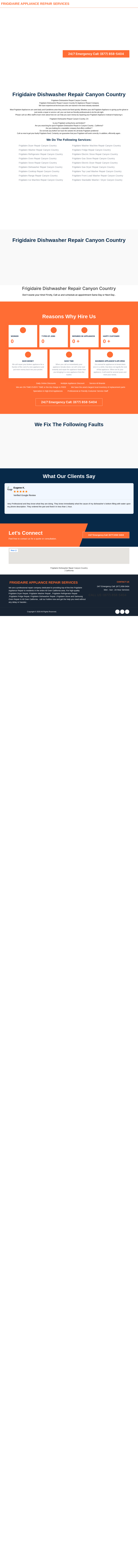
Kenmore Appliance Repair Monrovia (23, 1169)
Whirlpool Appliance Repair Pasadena (24, 670)
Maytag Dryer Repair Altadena (21, 734)
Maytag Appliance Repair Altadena (23, 665)
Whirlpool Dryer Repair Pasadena (22, 1133)
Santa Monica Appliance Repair (21, 1213)
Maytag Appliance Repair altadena (23, 732)
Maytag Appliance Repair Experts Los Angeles (27, 1025)
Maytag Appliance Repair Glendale (23, 891)
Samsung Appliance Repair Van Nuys (24, 1377)
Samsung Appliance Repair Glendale (23, 1241)
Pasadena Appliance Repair (20, 1192)
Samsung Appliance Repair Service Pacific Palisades (30, 1347)
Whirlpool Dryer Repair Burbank (21, 770)
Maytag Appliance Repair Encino (22, 1236)
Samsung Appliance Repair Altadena (23, 750)
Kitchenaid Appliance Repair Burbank (24, 654)
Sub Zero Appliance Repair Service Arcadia (26, 1390)
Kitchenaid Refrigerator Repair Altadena (25, 796)
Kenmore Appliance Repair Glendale (23, 894)
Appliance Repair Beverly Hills (21, 1172)
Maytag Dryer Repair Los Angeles (22, 1056)
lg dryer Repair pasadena (19, 675)
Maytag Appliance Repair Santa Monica (25, 1177)
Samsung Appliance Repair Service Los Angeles (28, 1339)
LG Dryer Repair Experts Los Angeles (24, 1035)
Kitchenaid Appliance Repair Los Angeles (25, 1254)
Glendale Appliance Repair (19, 1305)
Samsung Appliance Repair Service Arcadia (26, 1398)
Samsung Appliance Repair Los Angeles (25, 1143)
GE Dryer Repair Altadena (19, 762)
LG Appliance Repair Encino (20, 873)
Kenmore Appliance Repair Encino (22, 1277)
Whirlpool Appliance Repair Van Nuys (24, 1375)
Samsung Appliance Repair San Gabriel (24, 909)
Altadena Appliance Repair (19, 1195)
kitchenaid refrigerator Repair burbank (24, 729)
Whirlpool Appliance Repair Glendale (23, 1311)
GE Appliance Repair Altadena (21, 742)
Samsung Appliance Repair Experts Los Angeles (28, 1022)
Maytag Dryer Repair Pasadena (21, 780)
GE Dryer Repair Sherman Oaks (21, 1087)
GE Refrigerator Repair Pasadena (22, 1457)
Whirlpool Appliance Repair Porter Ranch (25, 917)
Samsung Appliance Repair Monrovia (24, 1184)
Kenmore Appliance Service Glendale (24, 937)
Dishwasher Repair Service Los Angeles (25, 1403)
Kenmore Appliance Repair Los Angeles (25, 649)
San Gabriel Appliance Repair (20, 904)
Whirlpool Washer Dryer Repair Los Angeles (26, 636)
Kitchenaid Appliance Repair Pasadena (24, 659)
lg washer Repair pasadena (20, 677)
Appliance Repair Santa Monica (21, 1223)
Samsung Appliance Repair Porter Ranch (25, 973)
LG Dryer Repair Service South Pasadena (25, 1367)
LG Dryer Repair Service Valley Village (24, 1362)
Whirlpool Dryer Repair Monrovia (22, 1128)
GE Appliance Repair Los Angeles (22, 644)
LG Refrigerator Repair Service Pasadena (25, 1334)
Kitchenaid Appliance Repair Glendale (24, 888)
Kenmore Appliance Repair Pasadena (23, 950)
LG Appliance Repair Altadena (21, 747)
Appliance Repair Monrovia (20, 1154)
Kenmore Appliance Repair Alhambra (23, 647)
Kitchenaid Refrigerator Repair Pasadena (25, 1076)
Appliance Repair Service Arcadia (22, 1393)
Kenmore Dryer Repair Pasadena (22, 806)
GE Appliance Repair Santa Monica (23, 634)
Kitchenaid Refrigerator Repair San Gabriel (26, 1071)
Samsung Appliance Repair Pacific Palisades (27, 1421)
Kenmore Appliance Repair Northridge (24, 953)
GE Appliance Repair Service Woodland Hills (27, 1352)
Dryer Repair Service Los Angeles (22, 1359)
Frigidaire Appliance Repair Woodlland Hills (26, 1004)
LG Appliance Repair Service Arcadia (24, 1401)
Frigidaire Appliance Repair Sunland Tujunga (27, 999)
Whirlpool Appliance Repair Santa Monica (25, 922)
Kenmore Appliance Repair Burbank (23, 1285)
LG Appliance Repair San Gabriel (22, 907)
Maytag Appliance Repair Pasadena (23, 775)
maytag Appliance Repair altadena (23, 698)
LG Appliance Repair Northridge (22, 955)
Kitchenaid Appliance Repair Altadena (24, 791)
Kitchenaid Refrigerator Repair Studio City (26, 1074)
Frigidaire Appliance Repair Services (43, 582)
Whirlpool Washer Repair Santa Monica (24, 1110)
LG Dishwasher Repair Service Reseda (24, 1406)
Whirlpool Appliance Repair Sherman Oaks (26, 919)
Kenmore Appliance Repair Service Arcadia (26, 1395)
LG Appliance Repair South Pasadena (24, 991)
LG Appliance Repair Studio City (22, 989)
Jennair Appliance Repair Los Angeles (24, 1504)
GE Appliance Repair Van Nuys (21, 1012)
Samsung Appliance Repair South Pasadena (26, 1473)
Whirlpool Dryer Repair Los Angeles (23, 1125)
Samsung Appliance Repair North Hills (24, 971)
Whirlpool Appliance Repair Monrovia (24, 1182)
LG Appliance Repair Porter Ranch (22, 961)
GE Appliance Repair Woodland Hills (23, 1097)
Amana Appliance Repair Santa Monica (24, 1190)
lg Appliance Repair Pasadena (21, 701)
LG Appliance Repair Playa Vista (22, 1326)
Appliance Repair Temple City (21, 1161)
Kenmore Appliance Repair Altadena (23, 667)
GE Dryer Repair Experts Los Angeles (24, 1040)
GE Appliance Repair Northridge (22, 1007)
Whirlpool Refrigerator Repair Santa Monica (26, 1138)
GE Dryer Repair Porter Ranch (21, 1084)
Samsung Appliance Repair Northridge (24, 966)
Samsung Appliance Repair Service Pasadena (27, 1344)
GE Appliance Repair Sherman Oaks (23, 1015)
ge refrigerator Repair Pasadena (22, 690)
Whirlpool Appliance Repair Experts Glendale (27, 1033)
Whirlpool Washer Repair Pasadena (23, 1112)
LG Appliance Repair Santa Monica (23, 618)
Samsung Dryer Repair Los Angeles (23, 1058)
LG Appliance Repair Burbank (20, 935)
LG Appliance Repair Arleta (20, 858)
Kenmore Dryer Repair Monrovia (22, 1092)
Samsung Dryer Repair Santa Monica (23, 1120)
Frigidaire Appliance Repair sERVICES (35, 3)
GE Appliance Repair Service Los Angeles (25, 1349)
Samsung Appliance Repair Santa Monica (25, 1146)
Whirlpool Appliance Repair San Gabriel (25, 912)
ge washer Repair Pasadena (20, 688)
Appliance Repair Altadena (19, 737)
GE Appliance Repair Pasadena (21, 657)
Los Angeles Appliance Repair (21, 1233)
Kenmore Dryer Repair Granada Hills (23, 1413)
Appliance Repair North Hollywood (23, 1164)
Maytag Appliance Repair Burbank (22, 1287)
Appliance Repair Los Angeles (21, 1475)
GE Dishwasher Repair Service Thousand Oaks (27, 1408)
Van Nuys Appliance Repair (20, 1249)
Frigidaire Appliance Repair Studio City (24, 1002)
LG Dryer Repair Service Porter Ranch (24, 1370)
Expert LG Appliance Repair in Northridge (26, 1017)
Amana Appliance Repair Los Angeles (24, 1238)
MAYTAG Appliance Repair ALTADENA (24, 695)
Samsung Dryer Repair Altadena (22, 834)
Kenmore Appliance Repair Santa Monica (25, 1151)
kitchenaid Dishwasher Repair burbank (24, 739)
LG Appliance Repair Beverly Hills (22, 1470)
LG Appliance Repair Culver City (22, 626)
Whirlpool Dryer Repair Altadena (22, 819)
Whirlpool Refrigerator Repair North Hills (25, 1136)
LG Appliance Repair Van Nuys (21, 1372)
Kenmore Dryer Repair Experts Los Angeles (26, 1043)
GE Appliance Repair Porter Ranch (23, 1009)
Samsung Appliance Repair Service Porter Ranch (28, 1341)
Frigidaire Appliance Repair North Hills (24, 997)
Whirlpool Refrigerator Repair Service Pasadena (28, 1336)
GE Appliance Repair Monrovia (21, 1100)
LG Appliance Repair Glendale (21, 881)
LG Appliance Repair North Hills (21, 976)
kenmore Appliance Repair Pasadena (23, 719)
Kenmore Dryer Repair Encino (21, 1416)
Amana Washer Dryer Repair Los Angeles (25, 639)
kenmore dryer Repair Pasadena (22, 724)
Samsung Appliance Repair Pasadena (24, 711)
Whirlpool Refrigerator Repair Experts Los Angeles (29, 1045)
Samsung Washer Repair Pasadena (23, 1197)
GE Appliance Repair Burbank (21, 886)
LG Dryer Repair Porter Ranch (21, 1082)
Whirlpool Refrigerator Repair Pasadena (25, 1141)
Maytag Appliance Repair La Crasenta (24, 1267)
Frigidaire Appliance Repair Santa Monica (25, 1156)
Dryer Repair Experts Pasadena (21, 1038)
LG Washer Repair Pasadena (20, 1205)
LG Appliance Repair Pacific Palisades (24, 1434)
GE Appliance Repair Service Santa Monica (26, 1357)
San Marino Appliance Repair (20, 1063)
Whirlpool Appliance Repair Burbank (23, 765)
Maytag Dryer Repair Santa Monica (23, 1115)
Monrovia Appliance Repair (20, 1179)
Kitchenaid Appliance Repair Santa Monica (26, 1256)
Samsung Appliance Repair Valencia (23, 1447)
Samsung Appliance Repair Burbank (23, 865)
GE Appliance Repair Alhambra (21, 641)
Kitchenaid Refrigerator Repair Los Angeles (26, 1069)
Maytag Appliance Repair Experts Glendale (26, 1027)
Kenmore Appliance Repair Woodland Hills (26, 1275)
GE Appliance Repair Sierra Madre (22, 1102)
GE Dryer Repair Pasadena (19, 693)
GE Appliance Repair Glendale (21, 883)
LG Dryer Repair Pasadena (19, 1079)
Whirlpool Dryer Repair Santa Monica (24, 1130)
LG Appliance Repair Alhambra (21, 652)
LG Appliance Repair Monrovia (21, 1105)
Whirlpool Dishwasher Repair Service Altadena (27, 1411)
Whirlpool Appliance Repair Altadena (23, 744)
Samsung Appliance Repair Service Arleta (25, 1383)
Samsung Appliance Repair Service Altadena (27, 1385)
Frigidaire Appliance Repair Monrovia (24, 1208)
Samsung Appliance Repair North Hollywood (27, 1442)
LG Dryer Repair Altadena (19, 786)
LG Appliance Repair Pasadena (21, 631)
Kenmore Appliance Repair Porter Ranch (25, 948)
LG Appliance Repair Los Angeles (22, 623)
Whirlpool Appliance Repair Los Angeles (25, 914)
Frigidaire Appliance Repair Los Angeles (25, 1493)
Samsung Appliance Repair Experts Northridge (28, 1020)
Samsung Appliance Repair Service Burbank (26, 1388)
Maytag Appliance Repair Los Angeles (24, 1262)
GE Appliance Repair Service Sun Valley (25, 1354)
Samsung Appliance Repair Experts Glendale (27, 1030)
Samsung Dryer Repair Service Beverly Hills (26, 1365)
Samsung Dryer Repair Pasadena (22, 714)
